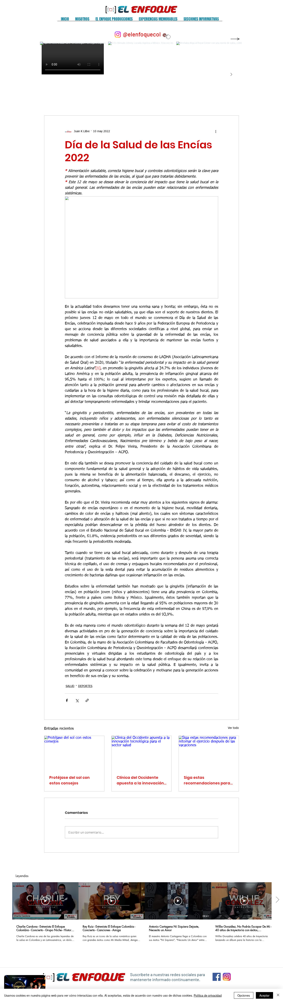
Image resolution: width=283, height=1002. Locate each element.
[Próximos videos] (277, 900)
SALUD (70, 686)
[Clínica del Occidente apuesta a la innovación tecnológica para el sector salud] (142, 752)
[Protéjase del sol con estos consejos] (74, 752)
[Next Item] (231, 75)
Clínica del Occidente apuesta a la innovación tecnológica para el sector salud (140, 780)
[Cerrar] (278, 995)
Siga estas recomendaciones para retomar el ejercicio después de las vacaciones (207, 780)
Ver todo (233, 728)
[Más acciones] (215, 131)
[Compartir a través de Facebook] (67, 700)
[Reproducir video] (45, 901)
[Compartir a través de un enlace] (87, 700)
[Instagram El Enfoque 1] (227, 977)
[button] (82, 20)
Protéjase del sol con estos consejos (69, 780)
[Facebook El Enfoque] (217, 977)
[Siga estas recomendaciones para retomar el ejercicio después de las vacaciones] (209, 752)
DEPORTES (85, 686)
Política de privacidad (208, 995)
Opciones (243, 995)
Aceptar (264, 995)
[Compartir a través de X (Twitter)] (77, 700)
